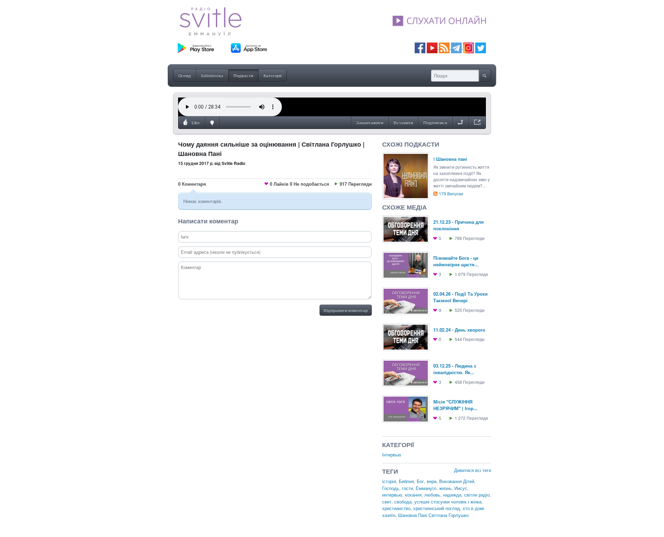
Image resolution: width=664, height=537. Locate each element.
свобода (403, 501)
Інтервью (391, 454)
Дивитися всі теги (472, 470)
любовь (432, 494)
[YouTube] (433, 47)
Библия (406, 481)
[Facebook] (420, 47)
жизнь (445, 488)
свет (386, 501)
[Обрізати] (460, 122)
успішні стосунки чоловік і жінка (447, 501)
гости (407, 488)
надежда (452, 494)
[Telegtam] (456, 47)
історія (389, 481)
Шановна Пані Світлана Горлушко (433, 515)
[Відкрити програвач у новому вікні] (477, 122)
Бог (420, 481)
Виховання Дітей (456, 481)
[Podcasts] (444, 47)
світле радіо (477, 494)
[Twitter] (480, 47)
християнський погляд (436, 508)
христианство (396, 508)
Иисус (460, 488)
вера (431, 481)
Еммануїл (426, 488)
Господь (390, 488)
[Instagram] (468, 47)
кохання (413, 494)
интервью (392, 494)
